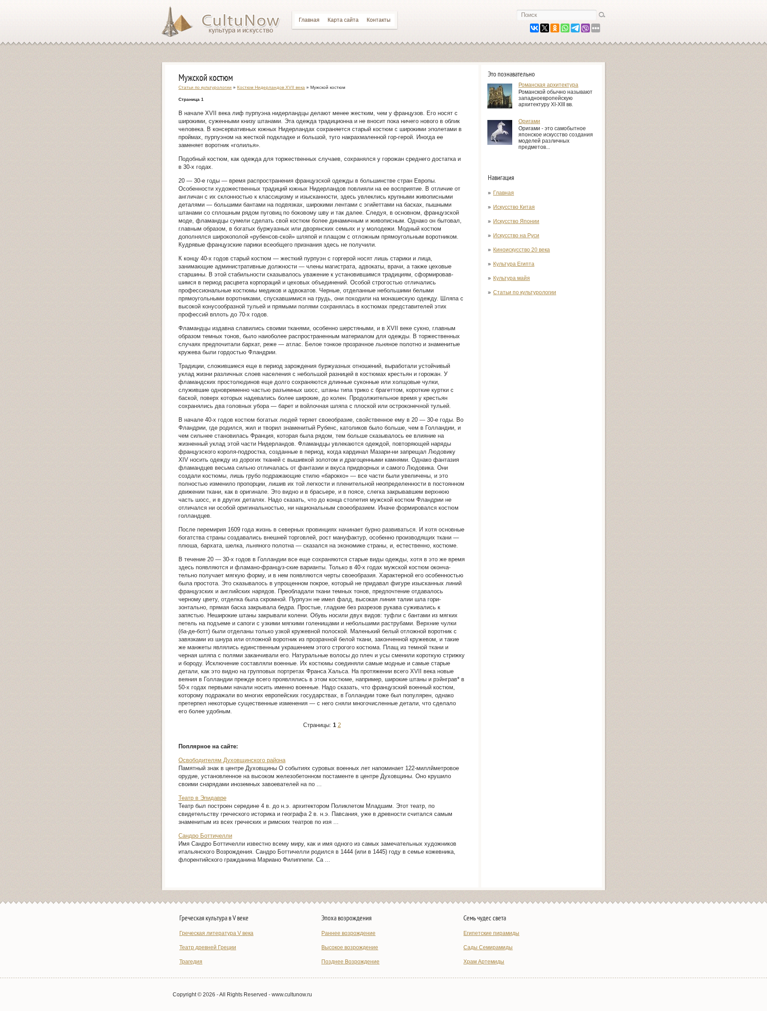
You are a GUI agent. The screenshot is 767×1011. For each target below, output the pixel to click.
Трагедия (190, 962)
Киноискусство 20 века (521, 250)
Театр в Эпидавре (202, 798)
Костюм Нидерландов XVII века (271, 87)
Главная (309, 20)
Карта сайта (343, 20)
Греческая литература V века (216, 933)
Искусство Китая (514, 207)
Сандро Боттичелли (205, 835)
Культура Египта (513, 264)
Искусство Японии (516, 221)
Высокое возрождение (349, 947)
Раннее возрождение (348, 933)
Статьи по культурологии (524, 292)
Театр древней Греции (207, 947)
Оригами (529, 121)
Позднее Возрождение (350, 962)
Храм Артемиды (483, 962)
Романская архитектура (548, 85)
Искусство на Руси (516, 235)
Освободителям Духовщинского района (231, 760)
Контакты (379, 20)
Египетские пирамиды (491, 933)
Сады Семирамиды (488, 947)
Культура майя (511, 278)
